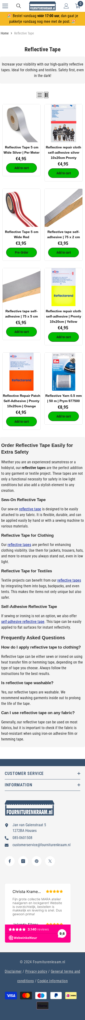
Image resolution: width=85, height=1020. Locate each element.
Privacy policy (36, 971)
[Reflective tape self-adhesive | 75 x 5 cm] (21, 287)
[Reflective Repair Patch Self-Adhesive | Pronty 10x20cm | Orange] (21, 372)
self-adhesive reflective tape (22, 621)
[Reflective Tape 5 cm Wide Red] (21, 208)
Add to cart (21, 168)
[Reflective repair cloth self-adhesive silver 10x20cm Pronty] (63, 123)
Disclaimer (13, 971)
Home (5, 33)
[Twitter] (50, 861)
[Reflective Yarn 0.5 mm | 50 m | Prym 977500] (63, 372)
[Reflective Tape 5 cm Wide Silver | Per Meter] (21, 123)
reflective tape (30, 509)
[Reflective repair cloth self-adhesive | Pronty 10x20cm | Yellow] (63, 287)
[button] (40, 95)
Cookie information (52, 981)
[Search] (18, 6)
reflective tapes (19, 544)
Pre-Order (21, 252)
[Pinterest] (37, 861)
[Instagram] (23, 861)
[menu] (5, 6)
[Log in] (66, 6)
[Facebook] (10, 861)
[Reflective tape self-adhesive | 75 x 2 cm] (63, 208)
